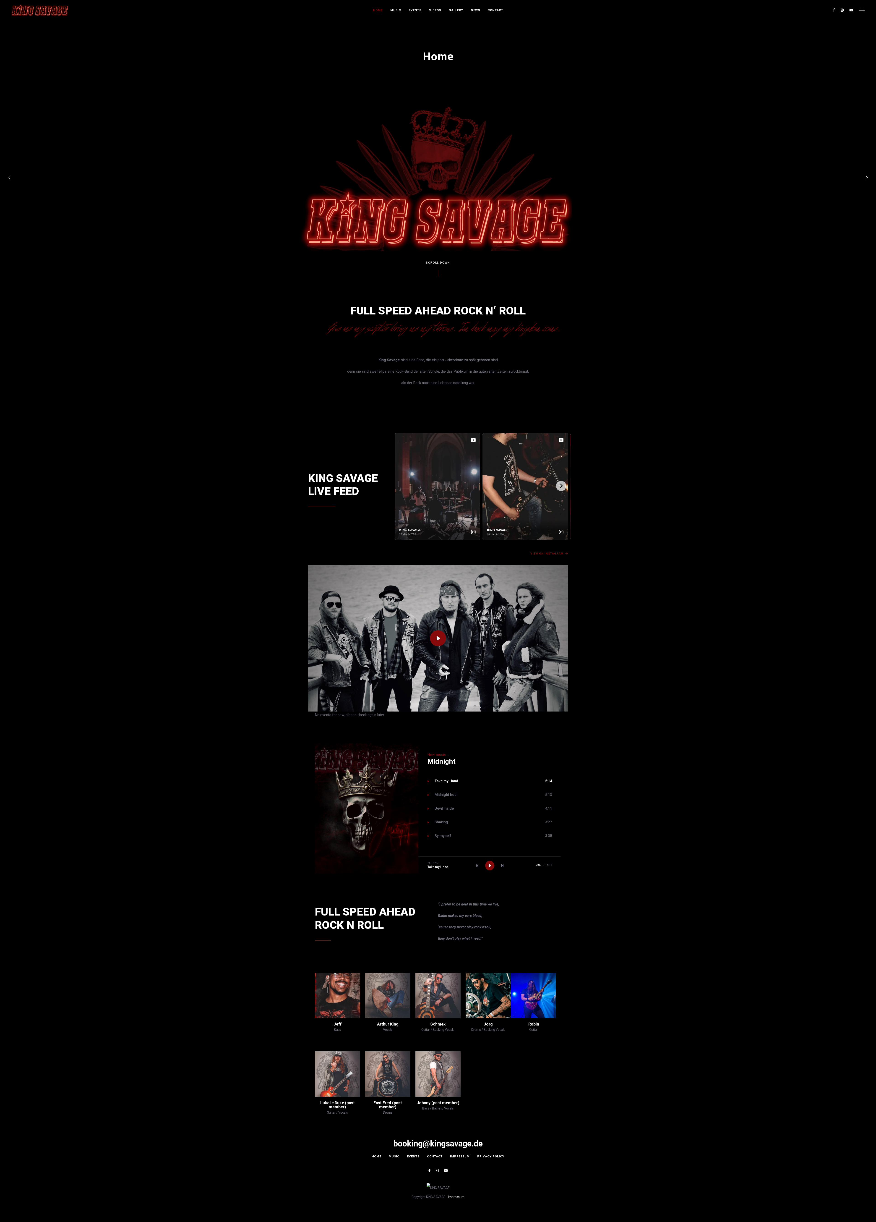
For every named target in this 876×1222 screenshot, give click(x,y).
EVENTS (413, 1156)
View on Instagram (547, 553)
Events (415, 10)
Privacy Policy (490, 1156)
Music (395, 10)
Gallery (456, 10)
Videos (435, 10)
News (475, 10)
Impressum (460, 1156)
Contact (495, 10)
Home (378, 10)
